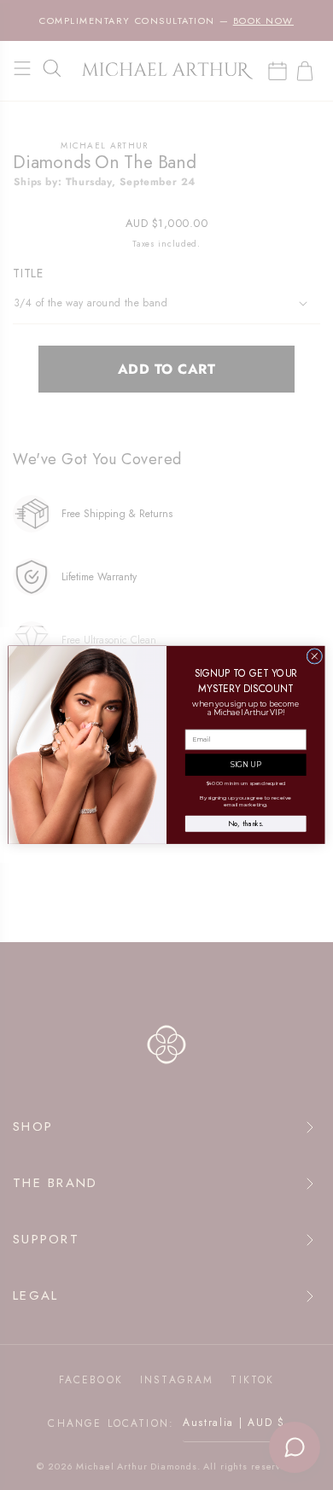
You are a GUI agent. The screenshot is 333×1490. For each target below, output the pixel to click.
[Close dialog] (314, 656)
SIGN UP (246, 764)
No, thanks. (245, 823)
